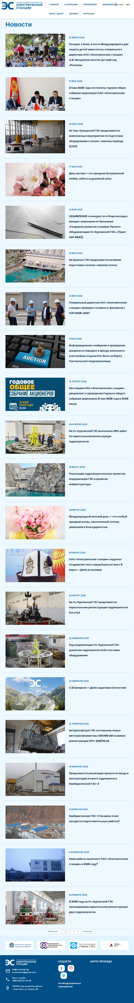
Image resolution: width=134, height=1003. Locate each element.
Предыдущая (52, 931)
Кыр (121, 4)
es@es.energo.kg (20, 969)
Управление (90, 4)
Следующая (87, 931)
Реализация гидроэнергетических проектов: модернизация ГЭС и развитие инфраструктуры (97, 479)
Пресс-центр (56, 13)
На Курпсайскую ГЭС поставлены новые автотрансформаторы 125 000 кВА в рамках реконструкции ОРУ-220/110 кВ (97, 736)
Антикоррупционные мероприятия (67, 985)
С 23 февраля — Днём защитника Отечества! (97, 688)
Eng (128, 4)
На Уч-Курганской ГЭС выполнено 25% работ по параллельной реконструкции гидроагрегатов (98, 436)
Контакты (88, 13)
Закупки (73, 13)
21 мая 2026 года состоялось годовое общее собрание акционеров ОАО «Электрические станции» (97, 93)
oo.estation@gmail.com (24, 972)
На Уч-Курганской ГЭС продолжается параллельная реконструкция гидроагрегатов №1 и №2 (98, 607)
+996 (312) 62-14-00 (21, 980)
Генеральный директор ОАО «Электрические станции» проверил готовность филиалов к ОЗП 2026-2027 (98, 308)
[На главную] (22, 4)
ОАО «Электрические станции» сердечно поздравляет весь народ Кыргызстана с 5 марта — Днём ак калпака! (95, 564)
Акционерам (109, 4)
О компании (71, 4)
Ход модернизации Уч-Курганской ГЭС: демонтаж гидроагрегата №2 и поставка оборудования (94, 650)
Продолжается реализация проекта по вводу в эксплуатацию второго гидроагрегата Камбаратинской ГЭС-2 (99, 778)
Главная (54, 4)
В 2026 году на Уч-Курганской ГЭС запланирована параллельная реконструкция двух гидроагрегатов (98, 907)
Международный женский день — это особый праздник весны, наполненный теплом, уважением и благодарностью (98, 522)
